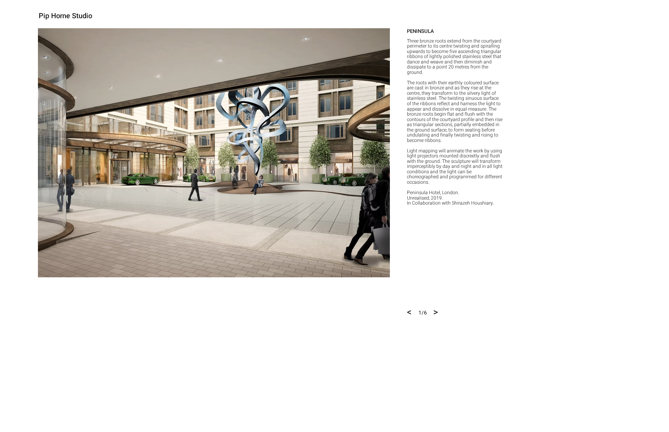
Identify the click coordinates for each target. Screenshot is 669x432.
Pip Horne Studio (65, 16)
